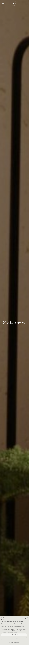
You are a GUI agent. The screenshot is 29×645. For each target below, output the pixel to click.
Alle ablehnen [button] (14, 638)
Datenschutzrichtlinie (12, 632)
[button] (14, 642)
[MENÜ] (3, 3)
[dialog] (14, 630)
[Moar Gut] (14, 3)
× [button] (27, 617)
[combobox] (25, 618)
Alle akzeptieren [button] (14, 634)
